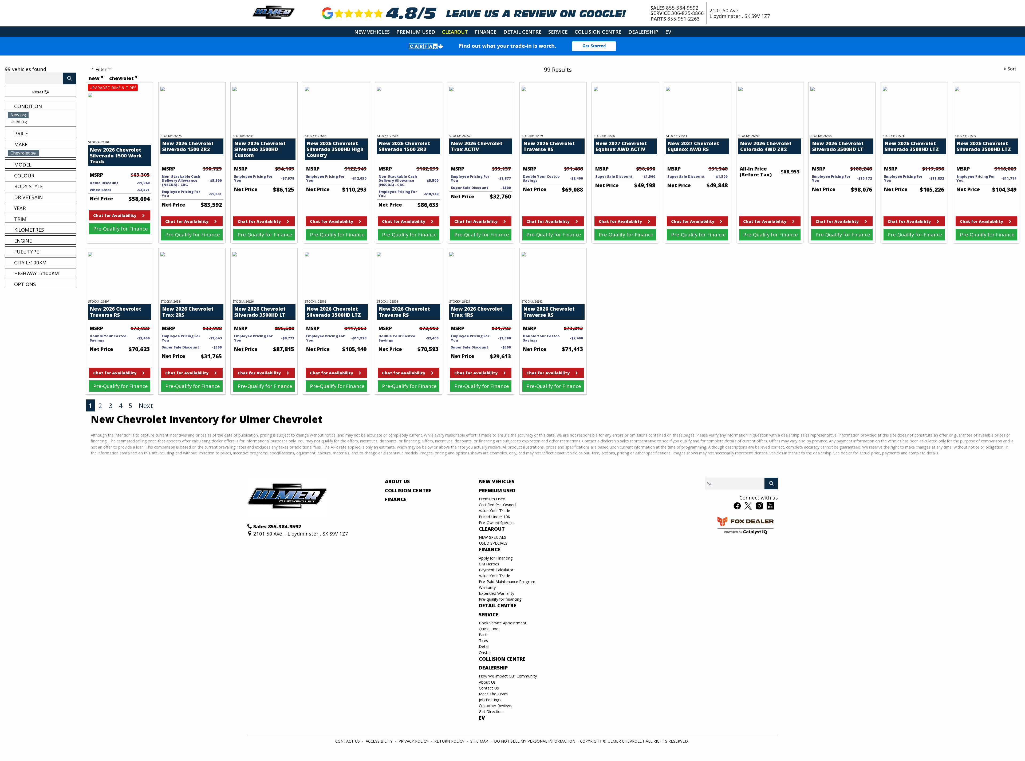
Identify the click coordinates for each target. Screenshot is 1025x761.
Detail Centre (497, 605)
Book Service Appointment (502, 622)
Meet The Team (493, 693)
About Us (397, 481)
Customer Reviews (495, 705)
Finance (396, 499)
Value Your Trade (494, 510)
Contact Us (489, 688)
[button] (372, 31)
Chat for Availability (114, 215)
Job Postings (490, 699)
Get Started (594, 46)
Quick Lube (488, 628)
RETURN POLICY (449, 741)
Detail (484, 646)
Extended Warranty (496, 593)
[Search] (69, 78)
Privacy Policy (413, 741)
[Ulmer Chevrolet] (273, 12)
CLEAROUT (492, 529)
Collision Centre (408, 490)
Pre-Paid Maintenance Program (507, 581)
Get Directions (491, 711)
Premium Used (497, 490)
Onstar (485, 652)
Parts (483, 634)
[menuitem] (42, 114)
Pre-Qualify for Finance (120, 228)
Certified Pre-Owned (497, 504)
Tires (483, 640)
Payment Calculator (496, 569)
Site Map (479, 741)
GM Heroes (489, 563)
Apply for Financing (496, 558)
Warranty (487, 587)
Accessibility (379, 741)
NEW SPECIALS (492, 537)
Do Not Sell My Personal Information (534, 741)
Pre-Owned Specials (496, 522)
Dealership (493, 667)
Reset (38, 91)
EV (482, 717)
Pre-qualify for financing (500, 599)
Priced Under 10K (494, 516)
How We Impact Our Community (508, 676)
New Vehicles (496, 481)
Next (146, 405)
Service (488, 614)
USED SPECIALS (493, 543)
